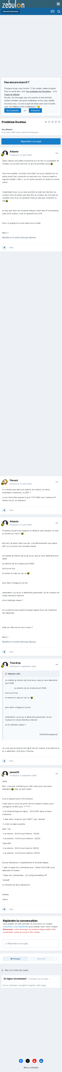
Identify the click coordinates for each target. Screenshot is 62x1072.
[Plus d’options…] (57, 153)
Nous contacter (31, 1067)
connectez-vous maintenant (15, 926)
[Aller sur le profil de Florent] (5, 482)
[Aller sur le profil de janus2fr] (5, 774)
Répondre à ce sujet (31, 141)
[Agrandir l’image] (52, 164)
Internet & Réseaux (29, 132)
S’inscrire (35, 110)
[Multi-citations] (4, 248)
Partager (16, 959)
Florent (14, 480)
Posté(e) (21, 155)
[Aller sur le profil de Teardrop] (5, 665)
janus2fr (14, 772)
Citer (11, 247)
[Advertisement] (31, 47)
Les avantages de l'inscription (38, 91)
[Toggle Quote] (6, 674)
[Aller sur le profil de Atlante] (5, 153)
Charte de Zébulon (12, 94)
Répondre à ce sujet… (18, 943)
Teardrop (15, 662)
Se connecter (13, 110)
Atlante (8, 129)
